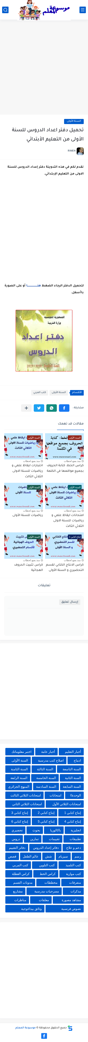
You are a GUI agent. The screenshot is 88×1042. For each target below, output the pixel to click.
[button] (64, 408)
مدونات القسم (22, 882)
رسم (78, 856)
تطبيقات (75, 839)
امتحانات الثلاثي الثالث (25, 795)
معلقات (44, 900)
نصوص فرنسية (71, 908)
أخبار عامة (48, 751)
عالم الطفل (30, 856)
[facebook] (44, 1036)
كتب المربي (39, 392)
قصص (12, 856)
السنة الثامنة (19, 769)
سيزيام (63, 856)
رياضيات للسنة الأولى (27, 515)
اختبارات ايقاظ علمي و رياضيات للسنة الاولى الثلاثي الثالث (27, 471)
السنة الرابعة (18, 778)
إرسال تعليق (69, 602)
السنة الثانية (73, 778)
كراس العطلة (20, 874)
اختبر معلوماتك (21, 751)
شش (48, 856)
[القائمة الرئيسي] (82, 10)
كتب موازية (73, 874)
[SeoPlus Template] (70, 1028)
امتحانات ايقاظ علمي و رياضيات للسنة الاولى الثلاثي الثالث (67, 521)
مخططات (50, 882)
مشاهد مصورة (71, 900)
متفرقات (75, 882)
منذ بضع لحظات (72, 461)
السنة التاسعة (72, 769)
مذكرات (75, 891)
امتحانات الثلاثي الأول (66, 804)
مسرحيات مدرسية (46, 891)
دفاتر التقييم (17, 847)
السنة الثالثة (45, 769)
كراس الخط (48, 874)
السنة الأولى (74, 121)
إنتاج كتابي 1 (72, 813)
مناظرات (20, 900)
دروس (16, 839)
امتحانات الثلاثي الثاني (27, 804)
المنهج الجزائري (18, 786)
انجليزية (76, 830)
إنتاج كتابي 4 (72, 821)
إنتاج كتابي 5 (46, 821)
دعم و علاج (73, 847)
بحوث (36, 830)
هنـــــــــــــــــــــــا (33, 286)
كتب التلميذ (73, 865)
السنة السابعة (72, 786)
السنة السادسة (46, 786)
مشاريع (18, 891)
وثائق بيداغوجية (31, 908)
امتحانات (55, 795)
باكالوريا (55, 830)
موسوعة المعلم (25, 1027)
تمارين (34, 839)
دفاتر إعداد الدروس (46, 847)
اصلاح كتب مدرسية (51, 760)
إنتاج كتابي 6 (19, 821)
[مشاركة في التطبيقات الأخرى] (26, 408)
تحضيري (17, 830)
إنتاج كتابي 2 (46, 813)
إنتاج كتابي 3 (19, 813)
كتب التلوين (47, 865)
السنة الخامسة (46, 778)
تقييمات (54, 839)
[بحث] (5, 10)
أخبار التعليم (73, 751)
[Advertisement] (44, 67)
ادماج (77, 760)
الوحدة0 (75, 795)
